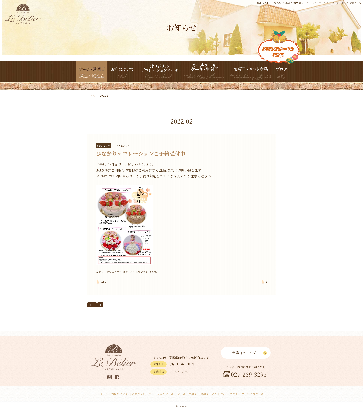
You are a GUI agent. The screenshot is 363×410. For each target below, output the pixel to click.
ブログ (233, 394)
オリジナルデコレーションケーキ (153, 394)
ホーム (103, 394)
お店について (119, 394)
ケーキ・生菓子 (187, 394)
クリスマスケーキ (252, 394)
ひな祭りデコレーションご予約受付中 (140, 153)
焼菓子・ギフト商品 (213, 394)
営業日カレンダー (245, 352)
